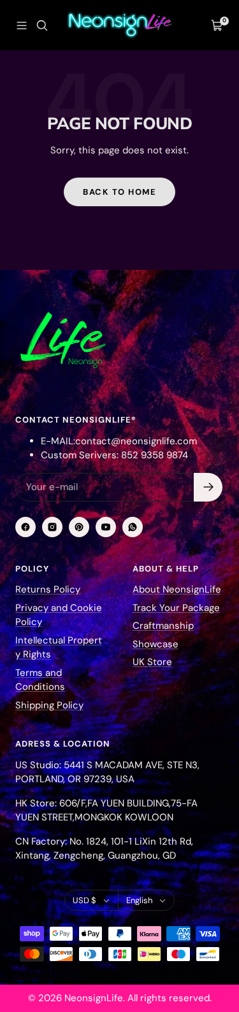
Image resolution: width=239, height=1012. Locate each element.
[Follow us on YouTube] (106, 527)
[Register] (208, 487)
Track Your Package (176, 607)
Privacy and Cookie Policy (58, 615)
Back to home (119, 191)
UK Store (152, 662)
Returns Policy (47, 589)
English (139, 900)
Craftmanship (163, 625)
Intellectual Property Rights (58, 647)
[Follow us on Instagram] (52, 527)
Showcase (155, 644)
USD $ (84, 900)
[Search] (42, 25)
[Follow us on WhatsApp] (132, 527)
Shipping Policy (49, 705)
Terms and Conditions (40, 680)
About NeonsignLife (177, 589)
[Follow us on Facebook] (25, 527)
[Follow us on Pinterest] (79, 527)
